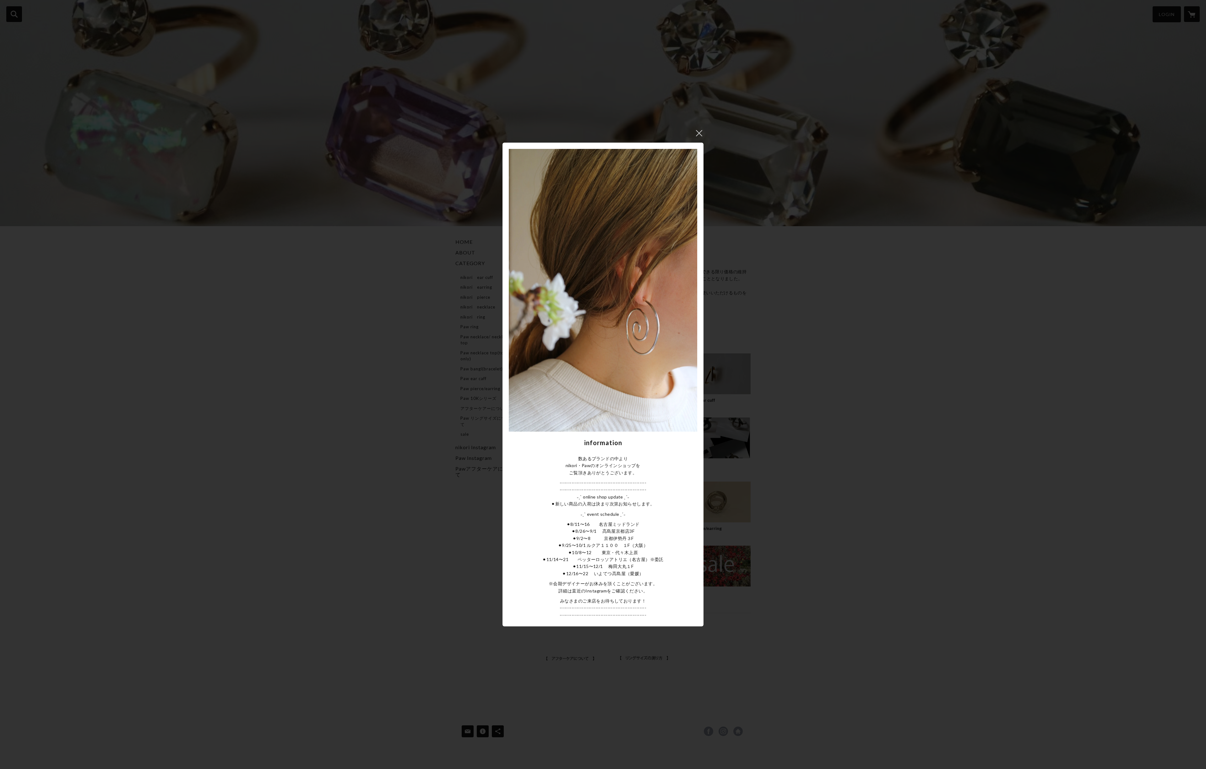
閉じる (699, 133)
